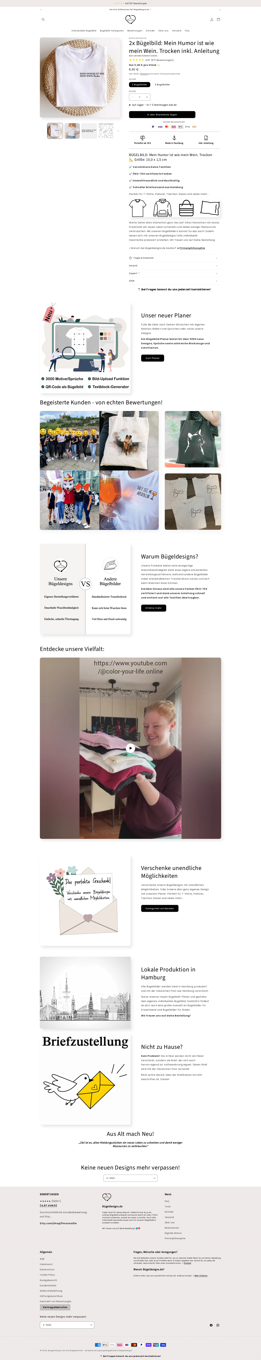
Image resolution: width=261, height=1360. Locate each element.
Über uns (170, 1222)
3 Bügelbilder (162, 84)
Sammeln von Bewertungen (55, 1301)
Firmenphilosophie (175, 1238)
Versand (144, 74)
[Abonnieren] (154, 1178)
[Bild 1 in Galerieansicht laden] (55, 131)
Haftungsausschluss (51, 1296)
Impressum (46, 1264)
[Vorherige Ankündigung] (41, 10)
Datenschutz (47, 1269)
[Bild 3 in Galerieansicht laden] (89, 131)
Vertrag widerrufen (55, 1307)
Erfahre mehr (154, 608)
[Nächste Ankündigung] (220, 10)
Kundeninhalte (48, 1285)
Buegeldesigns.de (56, 1350)
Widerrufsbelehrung (51, 1290)
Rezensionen (172, 1227)
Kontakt (169, 1211)
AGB (42, 1258)
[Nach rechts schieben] (118, 131)
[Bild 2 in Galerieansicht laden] (72, 131)
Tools (168, 1206)
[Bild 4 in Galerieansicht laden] (106, 131)
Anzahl (132, 91)
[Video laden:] (130, 748)
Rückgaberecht (48, 1280)
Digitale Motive (173, 1233)
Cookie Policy (47, 1274)
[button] (43, 19)
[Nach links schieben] (43, 131)
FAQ (167, 1201)
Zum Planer (153, 358)
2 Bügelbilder (139, 84)
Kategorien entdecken (160, 908)
